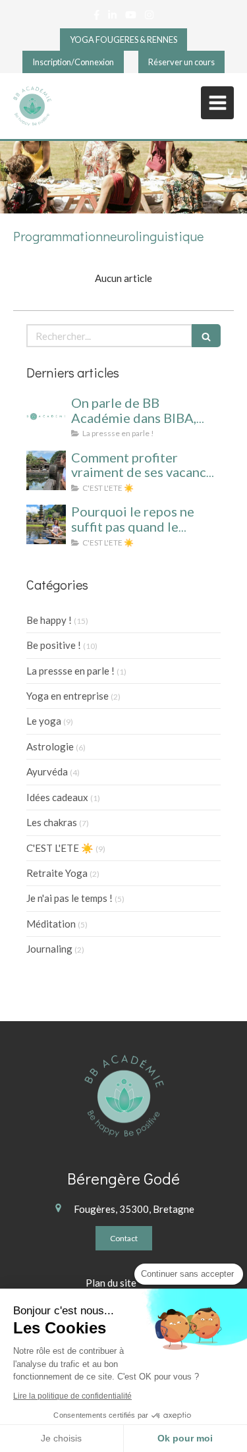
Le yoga (43, 721)
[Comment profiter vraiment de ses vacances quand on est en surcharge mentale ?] (46, 470)
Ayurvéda (47, 771)
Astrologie (50, 746)
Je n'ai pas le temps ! (69, 898)
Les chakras (51, 822)
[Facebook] (96, 17)
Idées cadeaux (57, 797)
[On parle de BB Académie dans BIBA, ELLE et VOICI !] (46, 415)
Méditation (51, 924)
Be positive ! (53, 645)
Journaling (49, 949)
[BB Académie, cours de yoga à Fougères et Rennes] (32, 106)
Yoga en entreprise (67, 696)
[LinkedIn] (112, 17)
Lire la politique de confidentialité (72, 1396)
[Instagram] (149, 17)
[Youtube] (130, 17)
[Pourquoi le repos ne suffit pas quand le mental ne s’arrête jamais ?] (46, 524)
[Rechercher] (206, 335)
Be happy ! (49, 620)
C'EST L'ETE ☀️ (60, 848)
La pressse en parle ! (70, 671)
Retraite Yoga (57, 873)
